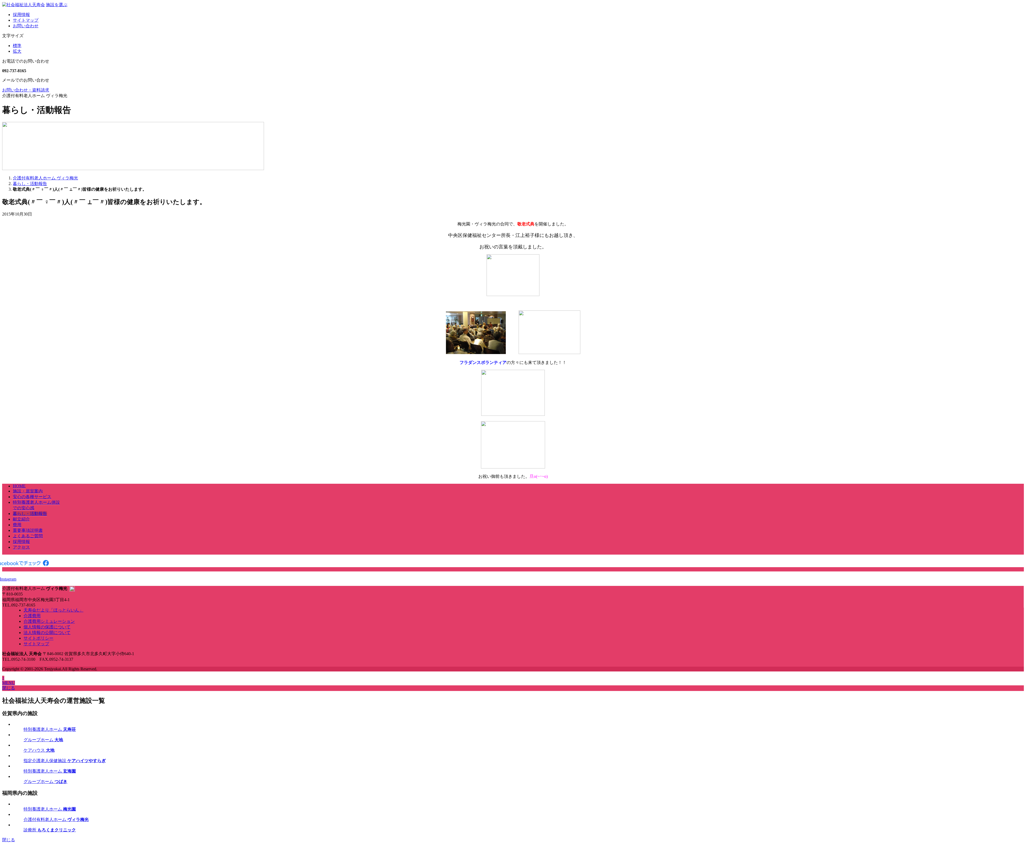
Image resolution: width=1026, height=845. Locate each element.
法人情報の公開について (47, 632)
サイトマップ (25, 20)
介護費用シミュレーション (49, 621)
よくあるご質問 (28, 536)
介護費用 (32, 615)
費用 (17, 525)
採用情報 (21, 14)
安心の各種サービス (32, 496)
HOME (19, 486)
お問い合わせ (25, 26)
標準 (17, 45)
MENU (8, 683)
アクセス (21, 547)
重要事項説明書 (28, 530)
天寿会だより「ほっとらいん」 (53, 610)
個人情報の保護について (47, 627)
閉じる (8, 688)
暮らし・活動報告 (30, 513)
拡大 (17, 51)
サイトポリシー (38, 638)
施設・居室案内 (28, 491)
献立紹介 (21, 519)
